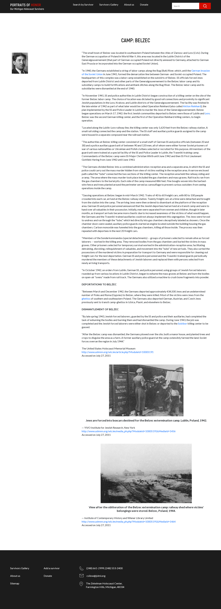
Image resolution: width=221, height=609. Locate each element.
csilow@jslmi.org (96, 575)
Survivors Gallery (108, 4)
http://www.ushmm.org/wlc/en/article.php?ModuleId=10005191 (118, 351)
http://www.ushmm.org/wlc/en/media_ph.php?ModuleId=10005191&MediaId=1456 (129, 431)
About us (129, 4)
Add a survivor (52, 568)
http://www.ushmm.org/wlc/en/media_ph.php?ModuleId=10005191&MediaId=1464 (129, 521)
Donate (144, 4)
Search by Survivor (83, 4)
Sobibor (182, 323)
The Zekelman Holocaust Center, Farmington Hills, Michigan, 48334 (105, 585)
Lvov (207, 113)
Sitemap (14, 583)
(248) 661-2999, (95, 568)
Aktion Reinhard (192, 106)
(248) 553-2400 (114, 568)
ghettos (86, 298)
